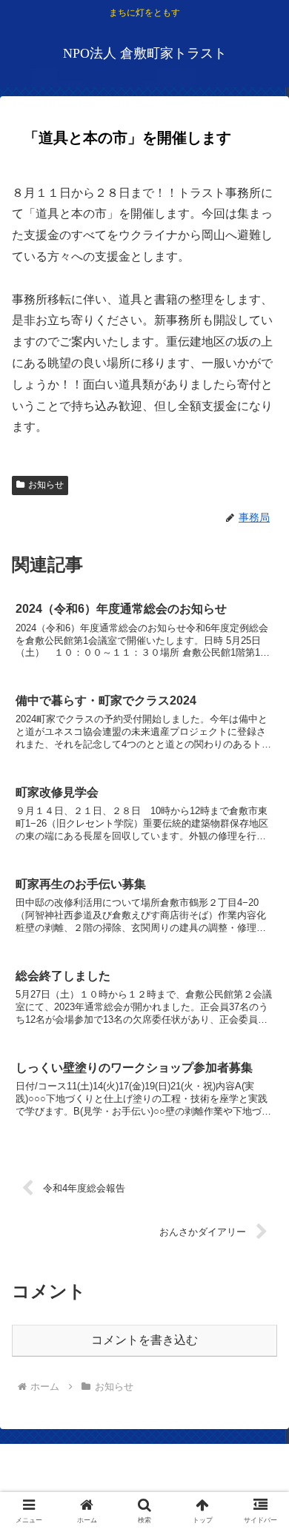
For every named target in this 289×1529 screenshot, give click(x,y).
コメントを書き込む (144, 1340)
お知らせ (46, 485)
